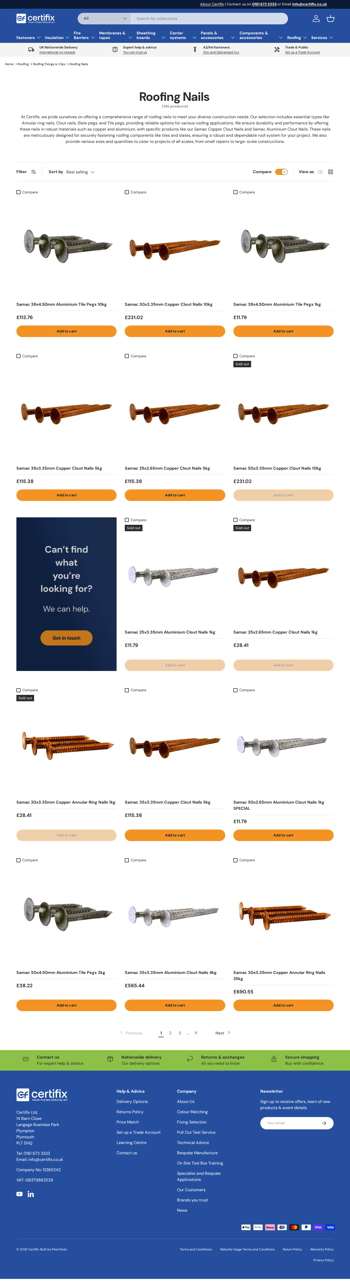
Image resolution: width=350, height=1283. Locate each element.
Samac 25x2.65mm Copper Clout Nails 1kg (275, 632)
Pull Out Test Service (196, 1132)
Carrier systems (178, 35)
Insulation (54, 37)
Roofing (294, 37)
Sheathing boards (146, 35)
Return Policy (292, 1249)
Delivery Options (132, 1101)
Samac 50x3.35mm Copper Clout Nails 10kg (277, 468)
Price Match (128, 1122)
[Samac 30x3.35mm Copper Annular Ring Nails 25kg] (283, 915)
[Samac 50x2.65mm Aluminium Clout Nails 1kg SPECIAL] (283, 745)
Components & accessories (254, 35)
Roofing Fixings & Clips (49, 64)
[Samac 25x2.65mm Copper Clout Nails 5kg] (175, 411)
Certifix (33, 1249)
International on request (57, 52)
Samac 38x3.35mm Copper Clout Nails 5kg (59, 468)
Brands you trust (192, 1200)
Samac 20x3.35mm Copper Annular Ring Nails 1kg (66, 802)
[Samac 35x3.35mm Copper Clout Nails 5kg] (175, 745)
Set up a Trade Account (302, 52)
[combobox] (183, 18)
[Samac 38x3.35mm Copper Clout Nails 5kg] (66, 411)
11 (195, 1033)
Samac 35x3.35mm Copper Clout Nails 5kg (168, 802)
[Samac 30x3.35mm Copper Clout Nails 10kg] (175, 247)
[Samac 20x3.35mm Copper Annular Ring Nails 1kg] (66, 745)
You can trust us (135, 52)
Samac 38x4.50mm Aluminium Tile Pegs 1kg (277, 304)
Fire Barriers (81, 35)
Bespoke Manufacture (197, 1153)
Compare (262, 171)
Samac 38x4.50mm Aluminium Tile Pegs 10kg (61, 304)
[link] (131, 1033)
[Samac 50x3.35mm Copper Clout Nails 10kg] (283, 411)
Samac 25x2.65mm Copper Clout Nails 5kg (167, 468)
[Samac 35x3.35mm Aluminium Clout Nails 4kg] (175, 915)
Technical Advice (193, 1142)
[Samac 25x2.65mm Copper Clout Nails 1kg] (283, 575)
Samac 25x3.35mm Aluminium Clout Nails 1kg (170, 632)
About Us (185, 1101)
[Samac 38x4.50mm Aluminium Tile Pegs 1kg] (283, 247)
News (182, 1210)
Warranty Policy (322, 1249)
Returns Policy (130, 1111)
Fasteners (25, 37)
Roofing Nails (79, 64)
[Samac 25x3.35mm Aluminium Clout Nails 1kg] (175, 575)
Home (9, 64)
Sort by (56, 171)
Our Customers (191, 1189)
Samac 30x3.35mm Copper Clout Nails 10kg (169, 304)
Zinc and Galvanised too (221, 52)
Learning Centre (132, 1142)
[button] (330, 18)
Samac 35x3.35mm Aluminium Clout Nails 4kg (171, 972)
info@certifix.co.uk (45, 1159)
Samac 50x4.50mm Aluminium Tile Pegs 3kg (60, 972)
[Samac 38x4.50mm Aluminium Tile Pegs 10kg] (66, 247)
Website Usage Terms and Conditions (247, 1249)
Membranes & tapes (112, 35)
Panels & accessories (212, 35)
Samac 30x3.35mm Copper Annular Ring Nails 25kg (279, 975)
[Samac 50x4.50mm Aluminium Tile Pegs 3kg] (66, 915)
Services (319, 37)
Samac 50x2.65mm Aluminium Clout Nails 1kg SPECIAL (278, 805)
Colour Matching (192, 1111)
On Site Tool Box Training (200, 1163)
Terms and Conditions (196, 1249)
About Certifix (212, 4)
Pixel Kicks (59, 1249)
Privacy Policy (323, 1260)
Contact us (127, 1153)
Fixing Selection (192, 1122)
